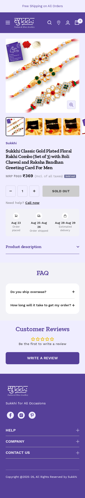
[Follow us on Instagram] (21, 415)
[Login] (68, 23)
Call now (32, 203)
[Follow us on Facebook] (10, 415)
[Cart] (77, 22)
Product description (23, 246)
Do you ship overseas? (28, 292)
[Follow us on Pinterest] (32, 415)
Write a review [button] (42, 358)
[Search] (49, 22)
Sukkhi (11, 143)
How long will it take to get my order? (40, 305)
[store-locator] (58, 22)
